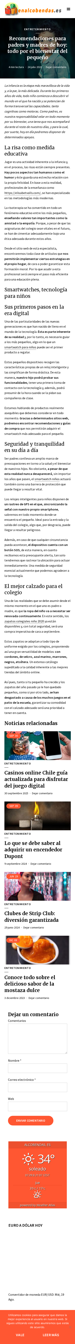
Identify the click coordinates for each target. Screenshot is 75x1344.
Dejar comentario (56, 67)
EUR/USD (47, 1294)
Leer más (51, 1335)
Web (11, 1099)
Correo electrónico (22, 1080)
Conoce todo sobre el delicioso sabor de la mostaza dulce (29, 984)
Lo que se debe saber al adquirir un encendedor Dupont (33, 849)
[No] (70, 1327)
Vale (20, 1335)
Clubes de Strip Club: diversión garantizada (31, 916)
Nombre (14, 1060)
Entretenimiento (37, 29)
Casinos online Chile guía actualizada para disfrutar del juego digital (36, 779)
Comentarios (17, 1021)
